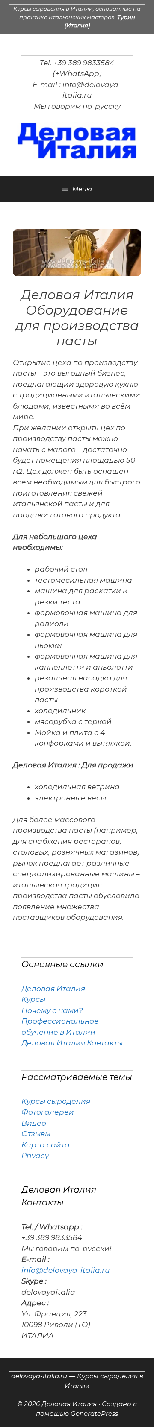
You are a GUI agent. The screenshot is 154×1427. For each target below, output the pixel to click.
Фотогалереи (47, 1112)
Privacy (35, 1155)
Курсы (33, 999)
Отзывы (35, 1133)
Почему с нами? (52, 1010)
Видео (33, 1123)
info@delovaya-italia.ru (65, 1270)
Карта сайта (45, 1145)
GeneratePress (94, 1413)
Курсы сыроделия (55, 1101)
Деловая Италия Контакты (72, 1043)
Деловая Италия (53, 988)
